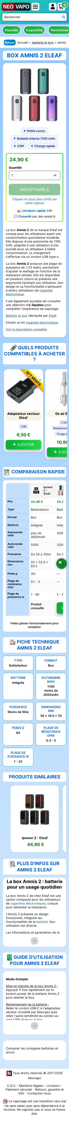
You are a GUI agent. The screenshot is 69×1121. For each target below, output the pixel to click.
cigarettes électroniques (28, 903)
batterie (42, 922)
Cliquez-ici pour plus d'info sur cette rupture (34, 201)
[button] (61, 563)
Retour (10, 42)
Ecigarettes (34, 30)
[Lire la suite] (34, 941)
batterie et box (43, 42)
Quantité (15, 167)
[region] (34, 551)
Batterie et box (16, 315)
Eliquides (11, 30)
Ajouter (25, 444)
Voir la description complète (26, 329)
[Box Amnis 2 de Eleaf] (34, 94)
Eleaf (52, 315)
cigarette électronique (42, 322)
